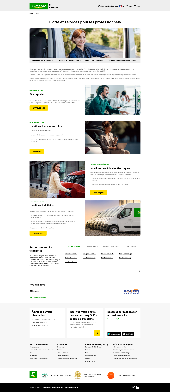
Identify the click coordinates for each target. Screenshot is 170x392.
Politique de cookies (71, 387)
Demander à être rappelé (42, 60)
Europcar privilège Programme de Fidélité (126, 254)
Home (31, 13)
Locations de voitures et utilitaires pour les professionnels (90, 258)
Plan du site (46, 387)
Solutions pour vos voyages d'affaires (108, 258)
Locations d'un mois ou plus (68, 60)
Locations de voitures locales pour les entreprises (72, 262)
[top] (139, 271)
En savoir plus (98, 193)
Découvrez (37, 152)
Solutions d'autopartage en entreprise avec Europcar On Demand (126, 258)
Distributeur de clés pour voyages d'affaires (72, 258)
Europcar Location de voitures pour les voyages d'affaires (72, 254)
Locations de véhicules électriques (121, 60)
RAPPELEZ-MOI (39, 108)
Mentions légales (57, 387)
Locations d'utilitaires (93, 60)
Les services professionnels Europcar (108, 254)
